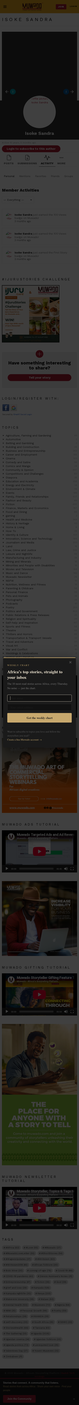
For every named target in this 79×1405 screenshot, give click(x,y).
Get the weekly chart (40, 718)
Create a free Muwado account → (24, 739)
